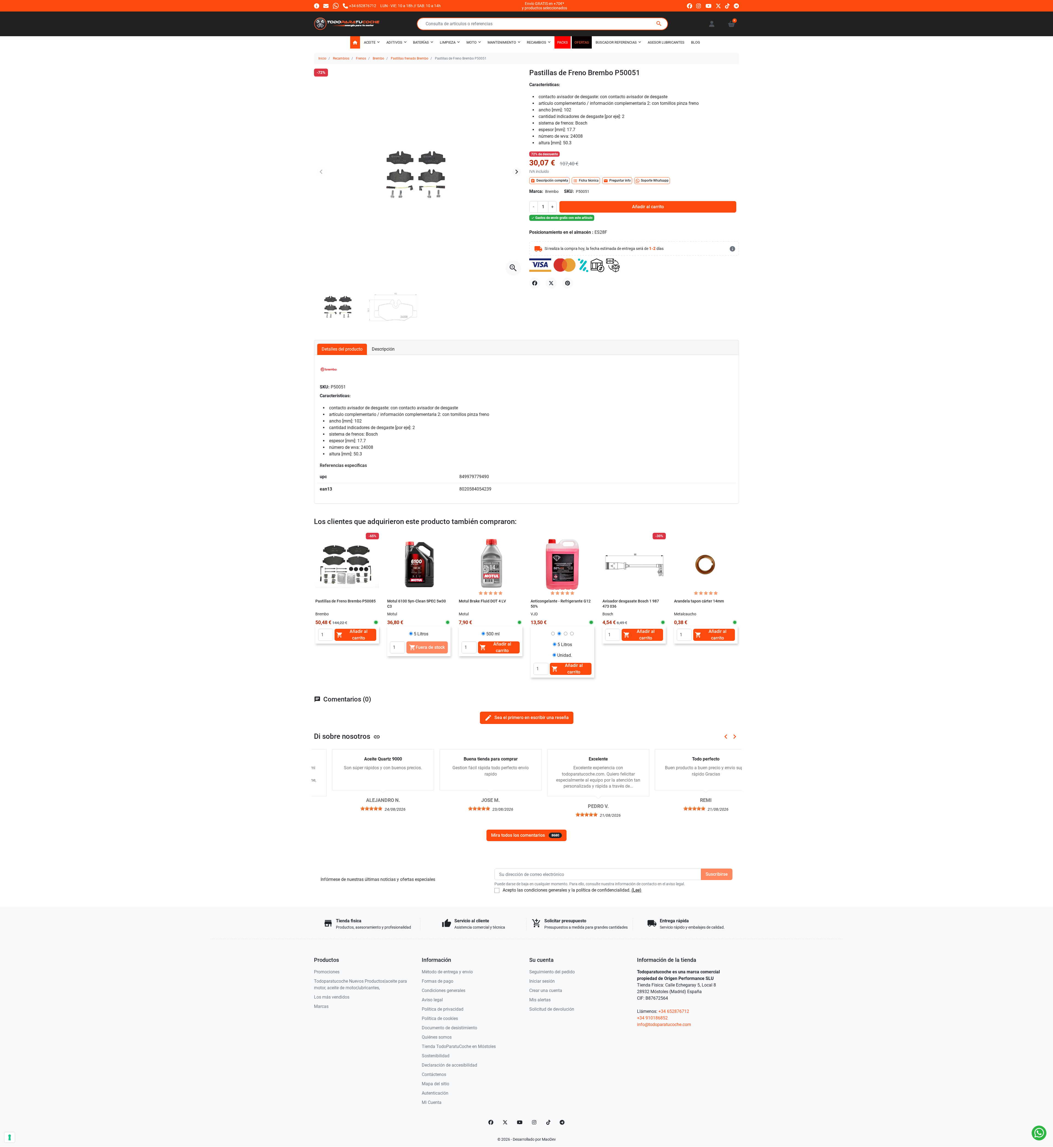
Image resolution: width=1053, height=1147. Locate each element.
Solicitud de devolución (551, 1009)
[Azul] (550, 613)
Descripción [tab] (383, 349)
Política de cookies (440, 1018)
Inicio (322, 58)
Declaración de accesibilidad (449, 1065)
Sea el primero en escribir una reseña (527, 718)
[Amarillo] (573, 613)
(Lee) (636, 890)
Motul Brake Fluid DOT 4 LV (482, 601)
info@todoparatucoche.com (664, 1024)
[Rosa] (558, 613)
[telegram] (736, 5)
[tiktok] (727, 5)
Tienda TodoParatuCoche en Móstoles (459, 1046)
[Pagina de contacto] (316, 5)
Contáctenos (434, 1074)
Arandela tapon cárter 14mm (699, 601)
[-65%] (347, 564)
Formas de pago (437, 981)
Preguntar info (617, 181)
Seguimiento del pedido (552, 971)
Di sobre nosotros (347, 736)
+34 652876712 (673, 1011)
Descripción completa (549, 181)
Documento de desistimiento (449, 1027)
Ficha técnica (586, 181)
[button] (731, 24)
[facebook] (689, 5)
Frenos (361, 58)
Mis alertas (540, 999)
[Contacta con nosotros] (326, 5)
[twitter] (718, 5)
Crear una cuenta (545, 990)
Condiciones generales (443, 990)
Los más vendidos (331, 997)
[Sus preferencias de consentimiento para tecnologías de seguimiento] (9, 1137)
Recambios (341, 58)
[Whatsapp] (336, 5)
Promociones (326, 971)
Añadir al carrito (648, 206)
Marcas (321, 1006)
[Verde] (565, 613)
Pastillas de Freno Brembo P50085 (345, 601)
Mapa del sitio (435, 1083)
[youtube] (709, 5)
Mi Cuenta (431, 1102)
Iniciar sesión (542, 981)
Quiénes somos (437, 1037)
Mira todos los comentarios (525, 835)
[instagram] (698, 5)
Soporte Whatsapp (655, 180)
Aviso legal (432, 999)
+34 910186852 (652, 1018)
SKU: (569, 191)
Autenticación (435, 1093)
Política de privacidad (442, 1009)
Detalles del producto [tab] (342, 349)
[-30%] (634, 564)
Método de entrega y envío (447, 971)
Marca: (536, 191)
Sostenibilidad (435, 1055)
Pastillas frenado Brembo (409, 58)
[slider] (353, 808)
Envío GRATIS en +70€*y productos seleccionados (544, 5)
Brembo (378, 58)
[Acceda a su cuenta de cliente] (711, 24)
